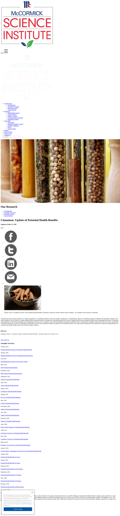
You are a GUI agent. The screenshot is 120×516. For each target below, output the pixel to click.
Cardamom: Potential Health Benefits (11, 391)
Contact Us (7, 135)
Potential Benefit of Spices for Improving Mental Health (16, 349)
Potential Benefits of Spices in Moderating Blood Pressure (17, 355)
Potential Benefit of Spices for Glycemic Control (14, 361)
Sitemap (6, 130)
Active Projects (12, 110)
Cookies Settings (17, 509)
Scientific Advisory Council (15, 124)
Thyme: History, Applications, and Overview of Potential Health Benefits (21, 451)
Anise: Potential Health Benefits (9, 385)
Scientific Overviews (13, 106)
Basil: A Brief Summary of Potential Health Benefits (15, 427)
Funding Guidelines (13, 125)
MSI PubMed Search (13, 113)
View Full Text (5, 340)
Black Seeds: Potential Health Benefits (11, 373)
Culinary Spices (12, 114)
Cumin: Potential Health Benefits (10, 403)
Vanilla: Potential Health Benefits (10, 415)
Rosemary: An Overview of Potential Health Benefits (15, 445)
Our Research (8, 103)
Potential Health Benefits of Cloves (10, 457)
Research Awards (12, 108)
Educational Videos (13, 119)
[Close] (32, 492)
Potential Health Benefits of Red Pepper (12, 469)
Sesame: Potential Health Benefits (10, 379)
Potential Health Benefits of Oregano (11, 481)
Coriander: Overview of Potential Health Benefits (14, 439)
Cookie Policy (24, 503)
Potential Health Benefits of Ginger (10, 463)
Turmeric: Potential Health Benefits (10, 421)
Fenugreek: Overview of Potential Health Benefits (14, 433)
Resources (7, 111)
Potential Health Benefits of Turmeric (11, 475)
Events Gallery (12, 129)
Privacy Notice (8, 132)
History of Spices (12, 116)
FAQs (9, 127)
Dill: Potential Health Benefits (9, 367)
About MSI (7, 121)
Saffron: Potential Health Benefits (10, 409)
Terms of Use (8, 133)
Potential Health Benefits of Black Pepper (12, 487)
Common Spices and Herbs (15, 118)
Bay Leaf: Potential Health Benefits (10, 397)
